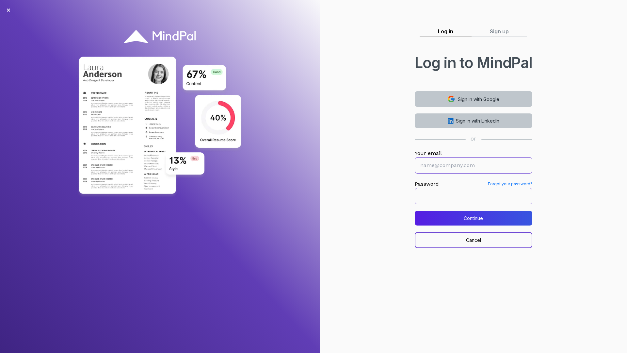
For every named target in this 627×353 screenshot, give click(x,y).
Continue (473, 218)
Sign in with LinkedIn (477, 121)
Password (427, 184)
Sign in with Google (478, 99)
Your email (428, 153)
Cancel (473, 240)
